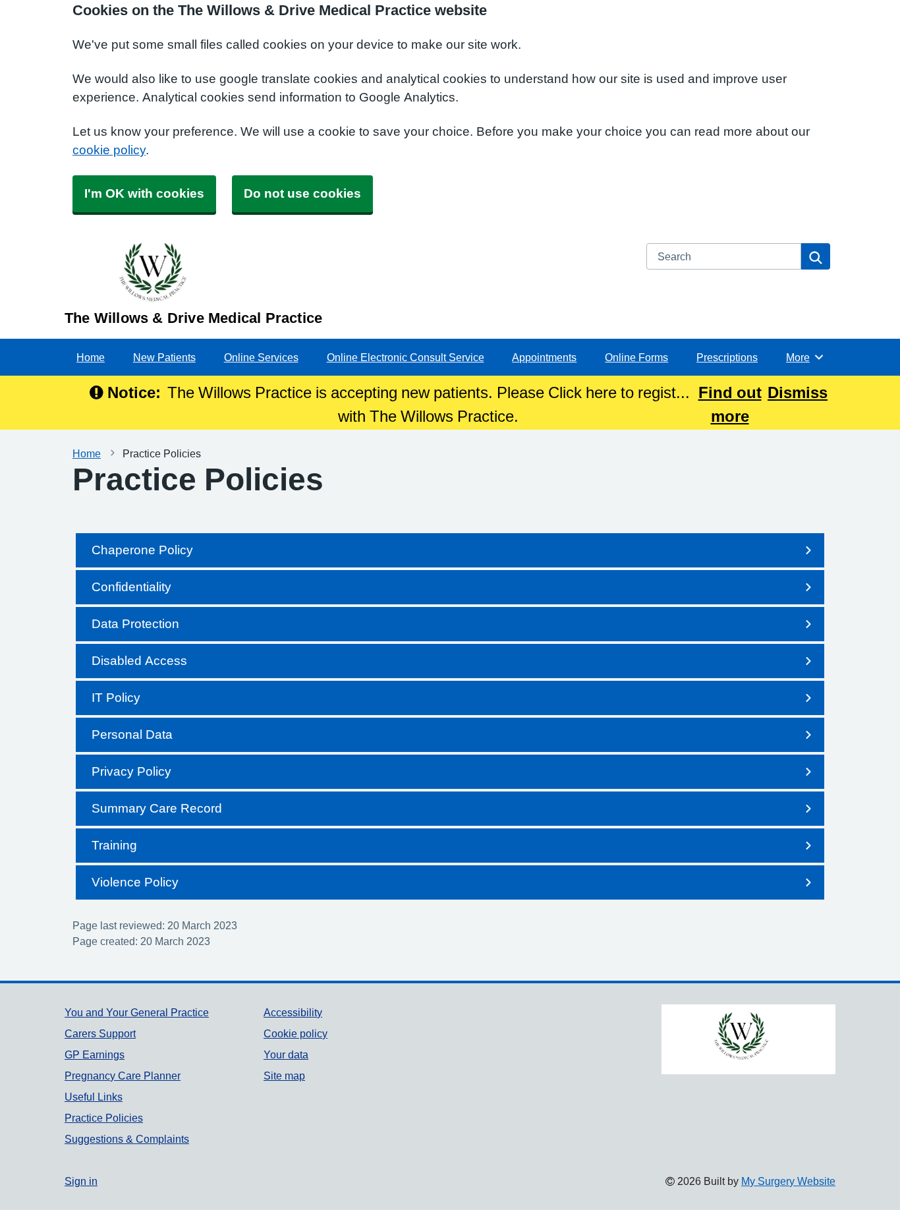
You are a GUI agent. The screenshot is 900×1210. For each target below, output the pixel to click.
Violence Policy (135, 882)
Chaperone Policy (142, 550)
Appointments (544, 357)
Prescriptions (727, 357)
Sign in (81, 1181)
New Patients (164, 357)
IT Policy (116, 697)
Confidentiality (131, 587)
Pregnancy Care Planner (123, 1075)
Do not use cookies (302, 193)
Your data (286, 1054)
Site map (284, 1075)
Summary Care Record (157, 808)
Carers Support (100, 1033)
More (805, 357)
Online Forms (636, 357)
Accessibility (293, 1012)
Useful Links (94, 1096)
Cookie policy (295, 1033)
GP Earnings (95, 1054)
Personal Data (132, 734)
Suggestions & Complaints (127, 1139)
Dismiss (798, 392)
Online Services (261, 357)
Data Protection (135, 624)
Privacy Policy (131, 771)
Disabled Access (139, 660)
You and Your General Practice (137, 1012)
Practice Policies (104, 1117)
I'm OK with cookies (144, 193)
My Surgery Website (788, 1181)
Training (114, 845)
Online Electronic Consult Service (405, 357)
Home (90, 357)
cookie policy (109, 150)
